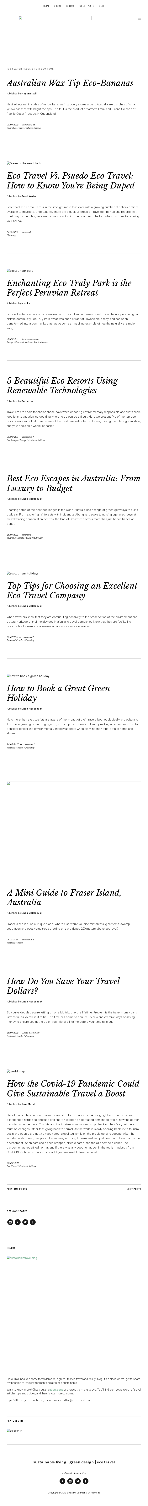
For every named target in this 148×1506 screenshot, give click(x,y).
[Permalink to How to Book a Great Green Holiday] (28, 676)
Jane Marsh (28, 1104)
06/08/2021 (13, 1163)
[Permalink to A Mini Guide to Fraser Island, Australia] (74, 784)
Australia (11, 128)
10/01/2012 (12, 232)
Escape (10, 342)
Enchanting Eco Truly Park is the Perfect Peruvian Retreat (69, 288)
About (57, 6)
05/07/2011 (12, 637)
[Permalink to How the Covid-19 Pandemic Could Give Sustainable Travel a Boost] (16, 1071)
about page (56, 1389)
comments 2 (29, 744)
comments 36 (28, 124)
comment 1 (27, 232)
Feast (20, 128)
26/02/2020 (13, 744)
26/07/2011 (12, 534)
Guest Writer (28, 196)
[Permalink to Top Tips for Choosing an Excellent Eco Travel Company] (23, 573)
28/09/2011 (12, 339)
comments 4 (28, 437)
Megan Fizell (29, 93)
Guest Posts (87, 6)
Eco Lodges (12, 440)
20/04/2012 (12, 1032)
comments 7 (28, 637)
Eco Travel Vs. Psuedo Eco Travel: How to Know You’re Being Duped (71, 180)
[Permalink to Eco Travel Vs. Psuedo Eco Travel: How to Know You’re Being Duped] (24, 163)
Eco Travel (12, 1166)
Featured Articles (32, 128)
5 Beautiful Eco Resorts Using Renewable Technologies (62, 385)
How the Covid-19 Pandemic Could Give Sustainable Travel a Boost (73, 1088)
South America (41, 342)
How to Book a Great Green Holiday (58, 693)
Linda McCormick (31, 498)
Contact (70, 6)
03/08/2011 (12, 437)
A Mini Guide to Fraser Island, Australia (64, 897)
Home (46, 6)
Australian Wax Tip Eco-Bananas (70, 83)
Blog (102, 6)
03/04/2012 (12, 124)
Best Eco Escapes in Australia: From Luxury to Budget (74, 483)
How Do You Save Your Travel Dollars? (63, 986)
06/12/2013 (12, 939)
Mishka (25, 303)
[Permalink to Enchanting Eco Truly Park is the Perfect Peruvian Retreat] (20, 270)
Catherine (27, 401)
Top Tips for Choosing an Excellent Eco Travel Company (72, 590)
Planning (11, 235)
